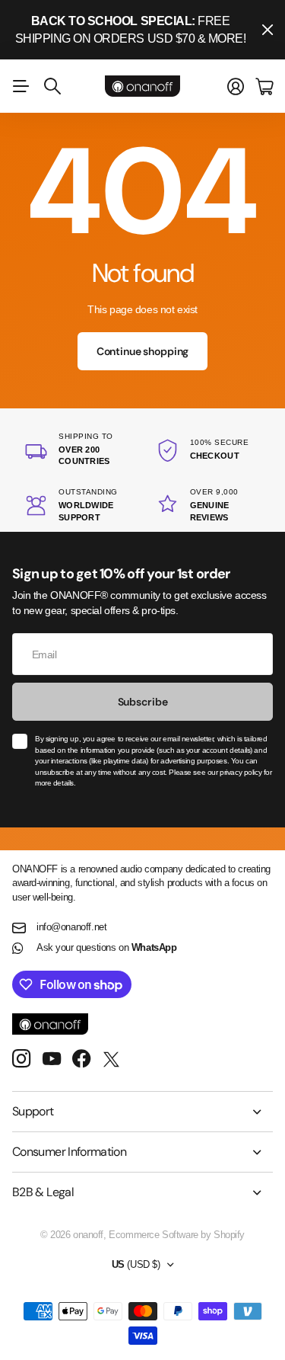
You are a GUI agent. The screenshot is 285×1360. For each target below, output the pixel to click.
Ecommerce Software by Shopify (177, 1234)
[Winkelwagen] (264, 86)
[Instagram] (21, 1059)
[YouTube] (52, 1059)
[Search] (52, 86)
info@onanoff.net (71, 927)
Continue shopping (143, 351)
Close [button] (267, 29)
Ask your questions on (106, 947)
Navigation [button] (20, 86)
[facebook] (81, 1059)
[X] (111, 1059)
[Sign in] (235, 86)
